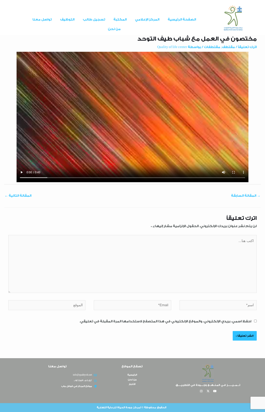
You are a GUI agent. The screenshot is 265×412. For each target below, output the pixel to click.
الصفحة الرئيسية (182, 19)
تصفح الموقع (132, 366)
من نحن (114, 29)
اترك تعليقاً (247, 47)
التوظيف (67, 19)
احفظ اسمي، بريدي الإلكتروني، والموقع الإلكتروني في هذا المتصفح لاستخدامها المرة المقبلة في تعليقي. (165, 321)
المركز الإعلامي (147, 19)
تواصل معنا (42, 19)
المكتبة (120, 19)
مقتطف (228, 47)
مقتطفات (212, 47)
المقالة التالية (18, 196)
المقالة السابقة (245, 196)
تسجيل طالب (94, 19)
